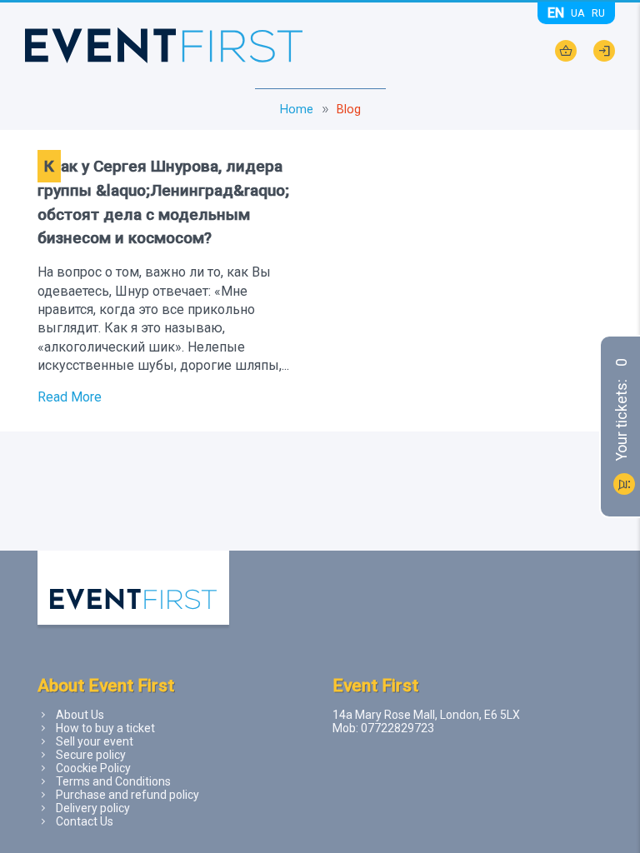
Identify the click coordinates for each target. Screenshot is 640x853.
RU (598, 13)
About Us (80, 714)
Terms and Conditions (113, 781)
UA (578, 13)
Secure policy (91, 754)
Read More (70, 397)
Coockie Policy (93, 768)
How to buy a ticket (105, 728)
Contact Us (84, 821)
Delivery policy (93, 808)
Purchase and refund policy (127, 794)
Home (296, 109)
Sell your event (94, 741)
